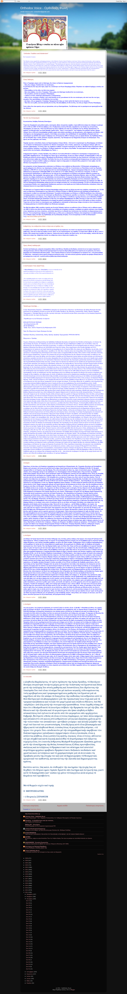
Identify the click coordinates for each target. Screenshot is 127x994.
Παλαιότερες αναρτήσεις (95, 806)
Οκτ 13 (28, 941)
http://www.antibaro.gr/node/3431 (36, 216)
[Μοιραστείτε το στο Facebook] (44, 73)
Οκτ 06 (28, 957)
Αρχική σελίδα (62, 806)
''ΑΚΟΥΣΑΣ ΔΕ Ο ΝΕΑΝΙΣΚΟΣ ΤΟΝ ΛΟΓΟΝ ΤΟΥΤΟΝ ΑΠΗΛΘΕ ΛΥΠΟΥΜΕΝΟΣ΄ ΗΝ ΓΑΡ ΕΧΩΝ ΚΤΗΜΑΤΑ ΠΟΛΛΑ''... (55, 834)
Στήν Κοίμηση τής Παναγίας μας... (33, 822)
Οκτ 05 (28, 959)
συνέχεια (26, 463)
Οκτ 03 (28, 964)
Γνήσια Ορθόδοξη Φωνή (32, 850)
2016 (26, 881)
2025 (26, 860)
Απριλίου (29, 983)
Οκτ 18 (28, 930)
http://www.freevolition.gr (32, 813)
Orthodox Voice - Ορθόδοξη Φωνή (44, 8)
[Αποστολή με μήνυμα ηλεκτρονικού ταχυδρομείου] (39, 73)
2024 (26, 862)
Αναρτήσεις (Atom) (35, 809)
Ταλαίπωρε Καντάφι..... (31, 306)
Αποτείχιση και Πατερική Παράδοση (35, 846)
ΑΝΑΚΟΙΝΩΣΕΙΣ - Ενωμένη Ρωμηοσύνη (36, 842)
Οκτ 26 (28, 912)
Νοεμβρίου (30, 896)
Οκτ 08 (28, 953)
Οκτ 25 (28, 914)
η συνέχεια (27, 535)
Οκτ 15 (28, 937)
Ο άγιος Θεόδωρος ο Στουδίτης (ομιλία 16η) (36, 848)
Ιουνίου (29, 978)
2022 (26, 867)
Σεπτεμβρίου (30, 971)
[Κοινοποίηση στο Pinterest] (45, 73)
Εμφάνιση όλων (101, 854)
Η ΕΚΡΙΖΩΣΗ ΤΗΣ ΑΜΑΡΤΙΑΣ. (34, 266)
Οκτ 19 (28, 928)
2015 (26, 883)
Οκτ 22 (28, 921)
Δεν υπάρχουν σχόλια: (29, 72)
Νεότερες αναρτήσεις (31, 806)
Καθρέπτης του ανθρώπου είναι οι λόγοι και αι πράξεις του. (43, 226)
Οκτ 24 (28, 916)
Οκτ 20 (28, 925)
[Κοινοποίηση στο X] (42, 73)
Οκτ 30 (28, 903)
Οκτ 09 (28, 950)
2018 (26, 876)
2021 (26, 869)
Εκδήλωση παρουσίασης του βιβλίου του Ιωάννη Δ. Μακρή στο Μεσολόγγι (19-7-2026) (47, 843)
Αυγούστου (30, 974)
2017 (26, 878)
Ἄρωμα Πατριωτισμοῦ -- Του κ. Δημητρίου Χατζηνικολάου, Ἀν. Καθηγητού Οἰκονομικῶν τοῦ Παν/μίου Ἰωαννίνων (53, 818)
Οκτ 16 (28, 935)
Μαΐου (28, 980)
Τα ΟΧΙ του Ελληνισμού (31, 118)
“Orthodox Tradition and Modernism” (35, 53)
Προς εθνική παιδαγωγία (31, 245)
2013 (26, 887)
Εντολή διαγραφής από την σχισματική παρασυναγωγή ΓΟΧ (40, 826)
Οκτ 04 (28, 962)
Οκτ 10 (28, 948)
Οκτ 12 (28, 944)
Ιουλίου (29, 976)
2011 (26, 892)
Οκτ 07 (28, 955)
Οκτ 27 (28, 910)
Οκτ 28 (28, 907)
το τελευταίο (27, 676)
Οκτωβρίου (30, 898)
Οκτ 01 (28, 969)
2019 (26, 874)
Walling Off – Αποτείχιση (32, 824)
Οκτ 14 (28, 939)
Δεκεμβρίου (30, 894)
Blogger (73, 989)
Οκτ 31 (28, 900)
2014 (26, 885)
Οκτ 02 (28, 966)
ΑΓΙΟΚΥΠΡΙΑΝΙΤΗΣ (30, 832)
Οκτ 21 (28, 923)
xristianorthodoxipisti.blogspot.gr (35, 828)
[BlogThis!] (40, 73)
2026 (26, 858)
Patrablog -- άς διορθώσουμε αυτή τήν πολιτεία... (39, 820)
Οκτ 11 (28, 946)
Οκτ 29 (28, 905)
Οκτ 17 (28, 932)
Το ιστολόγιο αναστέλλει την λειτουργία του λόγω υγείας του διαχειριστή (43, 852)
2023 (26, 865)
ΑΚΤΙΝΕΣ (27, 837)
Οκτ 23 (28, 919)
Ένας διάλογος (28, 79)
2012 (26, 890)
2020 (26, 872)
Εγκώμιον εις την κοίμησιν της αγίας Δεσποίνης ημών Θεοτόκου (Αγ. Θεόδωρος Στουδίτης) (47, 830)
